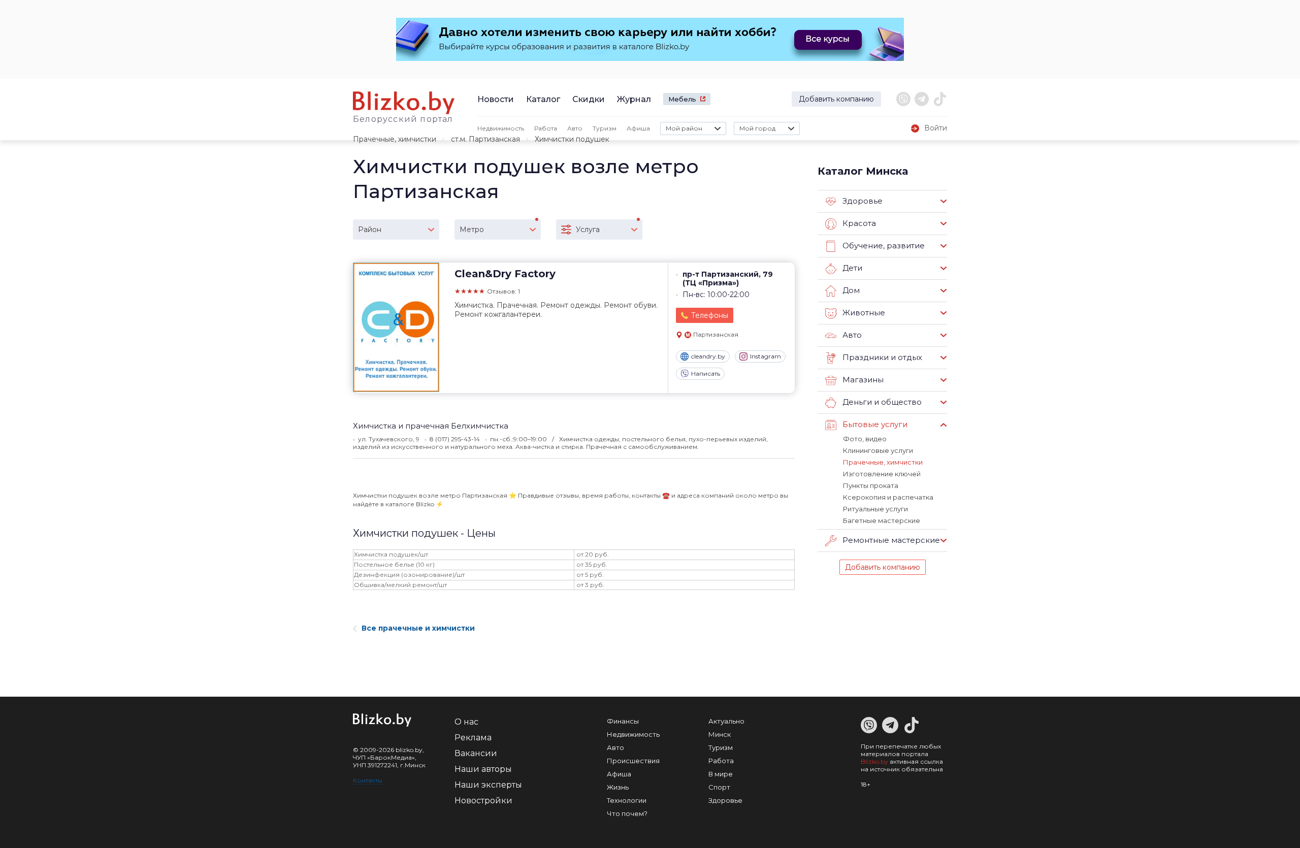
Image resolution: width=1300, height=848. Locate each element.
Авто (574, 128)
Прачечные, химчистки (394, 139)
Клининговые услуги (878, 450)
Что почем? (627, 813)
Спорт (719, 787)
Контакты (367, 780)
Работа (545, 128)
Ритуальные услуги (875, 509)
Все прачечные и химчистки (418, 628)
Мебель (682, 99)
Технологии (626, 800)
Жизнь (618, 787)
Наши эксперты (488, 785)
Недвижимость (500, 128)
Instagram (765, 356)
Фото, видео (865, 439)
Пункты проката (870, 485)
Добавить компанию (836, 99)
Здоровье (725, 800)
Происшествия (633, 761)
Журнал (634, 99)
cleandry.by (708, 356)
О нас (466, 722)
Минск (719, 734)
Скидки (588, 99)
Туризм (604, 128)
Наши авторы (483, 769)
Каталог (543, 99)
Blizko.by (874, 761)
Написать (705, 373)
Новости (495, 99)
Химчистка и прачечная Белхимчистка (430, 426)
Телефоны (709, 315)
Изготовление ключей (882, 474)
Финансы (623, 721)
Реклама (473, 737)
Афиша (638, 128)
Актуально (726, 721)
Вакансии (475, 753)
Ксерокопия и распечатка (888, 497)
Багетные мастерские (881, 520)
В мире (720, 774)
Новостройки (483, 800)
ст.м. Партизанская (485, 139)
